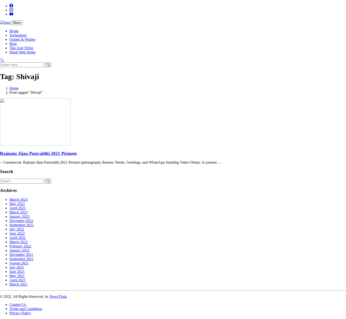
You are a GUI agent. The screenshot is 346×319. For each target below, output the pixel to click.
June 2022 (17, 233)
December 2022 (21, 221)
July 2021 (16, 267)
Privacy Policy (20, 313)
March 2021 (18, 284)
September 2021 (21, 259)
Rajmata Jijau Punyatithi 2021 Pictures (38, 153)
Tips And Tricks (21, 48)
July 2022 (16, 229)
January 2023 (19, 216)
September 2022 (21, 225)
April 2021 (17, 280)
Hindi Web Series (22, 52)
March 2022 (18, 242)
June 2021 (17, 272)
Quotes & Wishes (22, 39)
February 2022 (20, 246)
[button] (2, 60)
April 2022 (17, 238)
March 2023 (18, 212)
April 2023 (17, 208)
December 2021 (21, 255)
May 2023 (17, 204)
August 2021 (19, 263)
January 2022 (19, 250)
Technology (18, 35)
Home (14, 31)
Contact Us (17, 305)
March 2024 (18, 200)
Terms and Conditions (25, 309)
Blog (13, 44)
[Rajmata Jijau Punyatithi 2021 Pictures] (35, 144)
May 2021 (17, 276)
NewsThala (58, 297)
